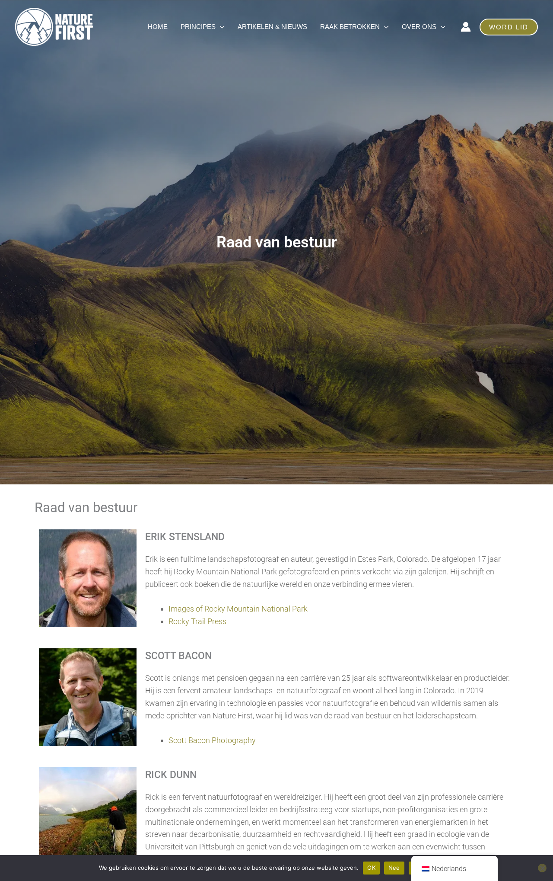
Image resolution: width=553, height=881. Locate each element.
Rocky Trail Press (197, 621)
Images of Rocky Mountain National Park (238, 608)
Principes (198, 26)
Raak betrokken (350, 26)
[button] (509, 27)
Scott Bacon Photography (212, 740)
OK (371, 867)
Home (158, 26)
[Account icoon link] (466, 27)
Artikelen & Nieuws (272, 26)
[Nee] (542, 868)
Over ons (419, 26)
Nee (394, 867)
